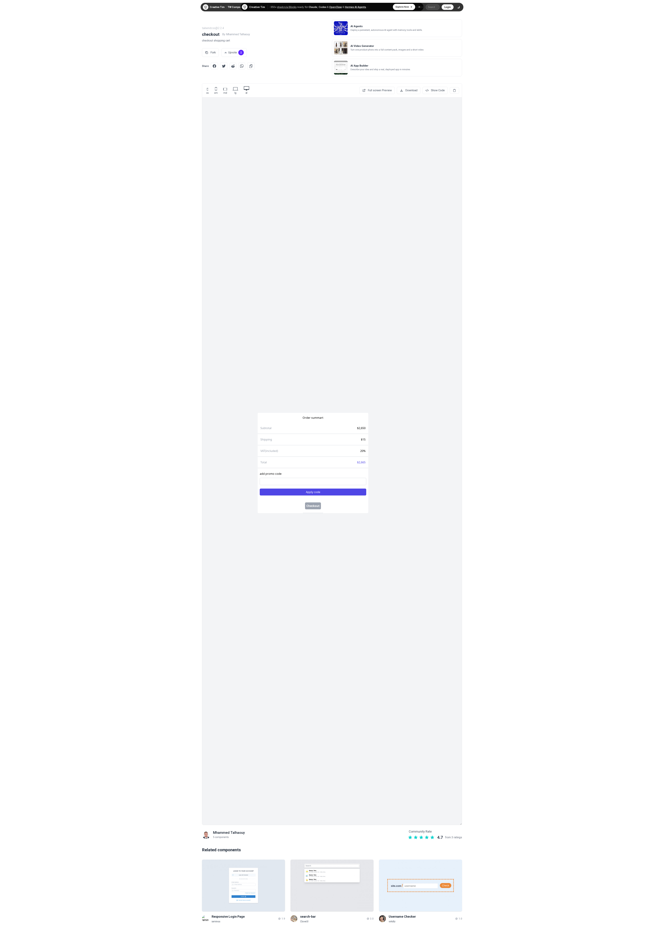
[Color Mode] (458, 7)
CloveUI (304, 921)
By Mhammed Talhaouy (236, 34)
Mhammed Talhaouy (229, 833)
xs (207, 92)
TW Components (237, 7)
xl (246, 92)
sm (216, 92)
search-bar (308, 916)
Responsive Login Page (228, 916)
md (225, 92)
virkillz (392, 921)
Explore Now (402, 6)
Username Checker (402, 916)
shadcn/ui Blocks (287, 7)
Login (447, 7)
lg (235, 92)
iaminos (216, 921)
